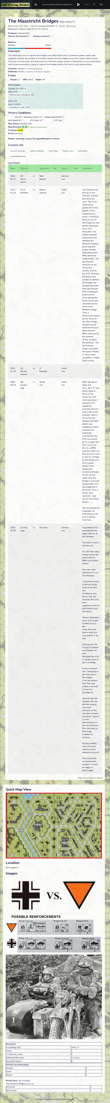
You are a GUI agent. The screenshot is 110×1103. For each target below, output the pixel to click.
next (62, 26)
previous (71, 26)
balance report (95, 778)
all (84, 778)
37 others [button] (43, 29)
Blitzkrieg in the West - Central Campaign (28, 26)
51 (26, 127)
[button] (57, 4)
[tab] (18, 151)
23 (23, 127)
